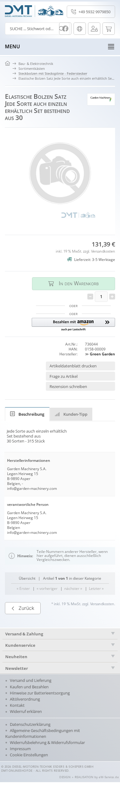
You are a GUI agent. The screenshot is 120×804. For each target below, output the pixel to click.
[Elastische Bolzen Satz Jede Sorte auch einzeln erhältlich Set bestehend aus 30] (60, 179)
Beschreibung (31, 414)
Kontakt (17, 705)
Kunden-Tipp (75, 414)
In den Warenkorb (73, 283)
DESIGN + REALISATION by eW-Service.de (89, 777)
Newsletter (16, 668)
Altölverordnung (25, 699)
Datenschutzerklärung (30, 724)
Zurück (26, 608)
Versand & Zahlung (24, 634)
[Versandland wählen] (80, 28)
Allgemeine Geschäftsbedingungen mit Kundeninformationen (42, 733)
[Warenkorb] (108, 28)
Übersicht (27, 578)
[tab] (27, 414)
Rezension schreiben (68, 386)
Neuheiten (16, 656)
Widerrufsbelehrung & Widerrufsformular (47, 742)
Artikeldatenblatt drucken (73, 366)
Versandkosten (103, 252)
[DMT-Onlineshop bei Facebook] (65, 28)
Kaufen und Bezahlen (29, 687)
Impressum (20, 748)
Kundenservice (20, 645)
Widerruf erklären (26, 711)
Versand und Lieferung (30, 680)
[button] (73, 325)
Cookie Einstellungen (29, 755)
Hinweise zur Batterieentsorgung (40, 693)
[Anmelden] (94, 28)
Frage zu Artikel (64, 376)
